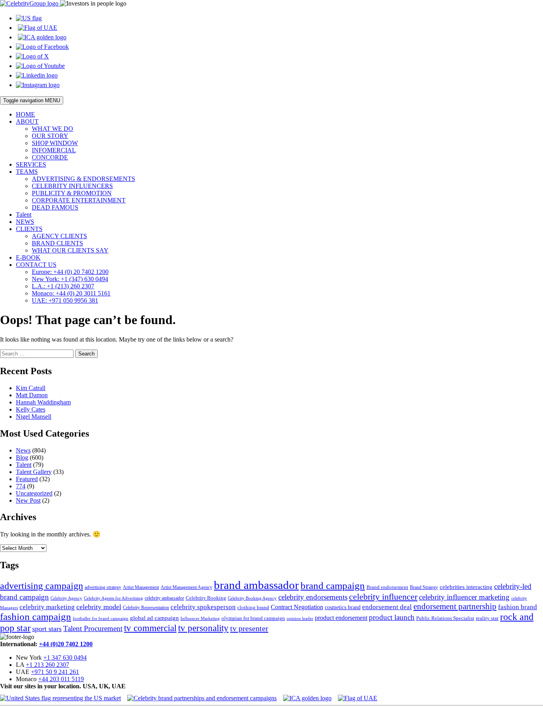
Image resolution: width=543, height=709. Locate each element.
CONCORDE (50, 157)
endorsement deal (387, 607)
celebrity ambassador (164, 598)
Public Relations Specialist (445, 618)
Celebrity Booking (206, 598)
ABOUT (27, 121)
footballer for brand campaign (100, 618)
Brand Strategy (424, 587)
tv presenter (249, 628)
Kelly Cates (30, 409)
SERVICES (31, 164)
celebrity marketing (47, 607)
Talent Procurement (92, 628)
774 (20, 486)
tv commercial (150, 628)
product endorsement (341, 618)
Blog (22, 457)
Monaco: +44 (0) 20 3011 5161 (71, 293)
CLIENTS (29, 228)
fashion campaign (35, 616)
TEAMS (27, 171)
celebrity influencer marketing (464, 597)
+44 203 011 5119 (61, 679)
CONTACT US (36, 264)
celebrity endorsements (312, 597)
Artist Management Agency (186, 587)
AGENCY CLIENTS (59, 236)
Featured (27, 479)
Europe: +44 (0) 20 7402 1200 (70, 271)
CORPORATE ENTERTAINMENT (79, 200)
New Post (28, 500)
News (23, 450)
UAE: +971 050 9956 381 (65, 300)
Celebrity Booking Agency (252, 598)
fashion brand (517, 607)
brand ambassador (256, 585)
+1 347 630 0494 (65, 657)
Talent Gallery (34, 471)
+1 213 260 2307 (47, 664)
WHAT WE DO (52, 128)
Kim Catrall (30, 388)
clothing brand (253, 607)
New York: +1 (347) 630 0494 (70, 279)
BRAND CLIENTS (57, 243)
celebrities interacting (466, 586)
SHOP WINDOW (55, 143)
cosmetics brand (343, 607)
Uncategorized (34, 493)
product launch (392, 617)
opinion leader (300, 618)
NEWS (25, 221)
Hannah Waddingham (43, 402)
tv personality (203, 628)
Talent (23, 214)
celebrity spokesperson (203, 607)
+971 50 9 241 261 (55, 671)
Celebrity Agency (66, 598)
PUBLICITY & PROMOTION (72, 193)
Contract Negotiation (297, 607)
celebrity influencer (383, 597)
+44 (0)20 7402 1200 (66, 644)
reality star (487, 618)
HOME (25, 114)
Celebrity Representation (146, 607)
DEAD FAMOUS (55, 207)
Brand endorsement (387, 587)
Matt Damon (32, 395)
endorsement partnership (454, 606)
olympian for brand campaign (253, 618)
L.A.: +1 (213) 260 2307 (63, 286)
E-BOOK (28, 257)
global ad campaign (154, 618)
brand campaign (333, 585)
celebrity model (98, 607)
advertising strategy (103, 587)
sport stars (47, 629)
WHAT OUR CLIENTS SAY (70, 250)
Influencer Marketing (200, 618)
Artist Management (141, 587)
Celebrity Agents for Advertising (113, 598)
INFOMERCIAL (54, 150)
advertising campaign (41, 586)
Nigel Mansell (33, 416)
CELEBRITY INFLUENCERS (72, 186)
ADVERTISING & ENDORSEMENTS (83, 178)
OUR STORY (50, 135)
